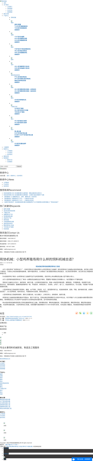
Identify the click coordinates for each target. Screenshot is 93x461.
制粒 (12, 87)
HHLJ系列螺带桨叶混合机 (22, 66)
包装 (12, 142)
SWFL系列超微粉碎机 (21, 52)
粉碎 (12, 47)
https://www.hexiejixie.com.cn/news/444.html (19, 316)
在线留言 (9, 161)
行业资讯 (9, 152)
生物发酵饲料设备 (9, 221)
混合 (12, 64)
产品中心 (6, 15)
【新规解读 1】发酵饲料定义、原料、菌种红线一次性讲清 (20, 196)
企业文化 (9, 10)
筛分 (12, 119)
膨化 (12, 98)
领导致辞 (9, 8)
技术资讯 (9, 154)
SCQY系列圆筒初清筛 (21, 38)
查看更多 (17, 30)
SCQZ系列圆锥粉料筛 (21, 40)
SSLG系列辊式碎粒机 (21, 51)
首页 (5, 3)
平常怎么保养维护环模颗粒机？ (14, 320)
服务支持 (6, 156)
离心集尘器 (18, 131)
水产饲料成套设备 (5, 401)
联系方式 (9, 160)
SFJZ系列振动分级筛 (21, 121)
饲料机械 (13, 17)
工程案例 (6, 147)
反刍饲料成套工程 (5, 403)
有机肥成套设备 (8, 216)
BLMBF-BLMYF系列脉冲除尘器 (24, 135)
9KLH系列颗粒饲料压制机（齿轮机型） (26, 91)
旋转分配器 (18, 24)
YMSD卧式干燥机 (20, 112)
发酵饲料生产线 (8, 214)
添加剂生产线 (7, 218)
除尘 (12, 129)
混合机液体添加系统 (9, 211)
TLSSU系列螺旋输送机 (21, 26)
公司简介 (9, 6)
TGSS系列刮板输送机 (21, 28)
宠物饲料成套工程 (5, 405)
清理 (12, 35)
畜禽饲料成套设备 (5, 399)
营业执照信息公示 (5, 359)
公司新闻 (9, 151)
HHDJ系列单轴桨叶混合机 (22, 68)
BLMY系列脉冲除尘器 (21, 133)
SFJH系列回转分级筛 (21, 122)
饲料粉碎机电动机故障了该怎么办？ (15, 318)
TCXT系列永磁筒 (19, 36)
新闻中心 (6, 149)
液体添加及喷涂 (15, 75)
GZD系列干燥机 (19, 108)
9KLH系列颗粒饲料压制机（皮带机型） (26, 89)
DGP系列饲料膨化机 (20, 100)
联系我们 (6, 158)
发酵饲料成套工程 (5, 406)
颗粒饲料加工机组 (9, 225)
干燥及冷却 (14, 106)
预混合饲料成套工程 (5, 408)
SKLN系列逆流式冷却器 (21, 110)
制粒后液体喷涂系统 (20, 80)
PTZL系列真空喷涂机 (21, 77)
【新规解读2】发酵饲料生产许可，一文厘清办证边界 (19, 198)
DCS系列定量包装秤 (20, 143)
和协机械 (6, 229)
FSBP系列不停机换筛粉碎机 (23, 49)
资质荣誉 (9, 12)
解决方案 (6, 14)
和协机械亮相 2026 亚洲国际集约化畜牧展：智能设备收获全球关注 (23, 193)
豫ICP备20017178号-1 (11, 444)
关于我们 (6, 5)
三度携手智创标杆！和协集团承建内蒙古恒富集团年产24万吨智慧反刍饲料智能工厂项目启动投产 (31, 202)
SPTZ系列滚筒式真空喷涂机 (23, 78)
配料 (12, 59)
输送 (12, 22)
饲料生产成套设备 (27, 446)
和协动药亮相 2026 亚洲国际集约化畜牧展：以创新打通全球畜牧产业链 (24, 195)
